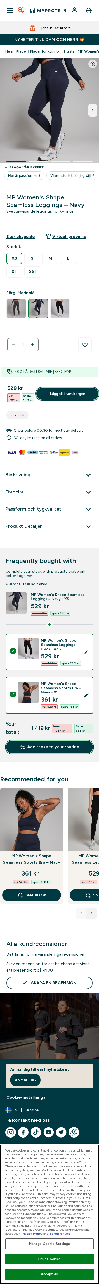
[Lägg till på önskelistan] (85, 344)
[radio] (14, 258)
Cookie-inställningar (26, 1097)
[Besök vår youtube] (48, 1132)
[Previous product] (81, 913)
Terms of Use (60, 1233)
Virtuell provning (69, 236)
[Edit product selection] (86, 652)
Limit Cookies (49, 1259)
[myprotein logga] (48, 10)
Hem (9, 51)
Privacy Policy (32, 1233)
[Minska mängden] (13, 344)
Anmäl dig (25, 1080)
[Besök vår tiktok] (36, 1132)
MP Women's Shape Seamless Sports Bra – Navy (31, 859)
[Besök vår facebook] (23, 1132)
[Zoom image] (92, 64)
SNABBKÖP (36, 895)
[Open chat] (74, 1132)
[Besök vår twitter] (61, 1132)
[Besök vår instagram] (10, 1132)
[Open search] (21, 10)
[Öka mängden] (32, 344)
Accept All (49, 1274)
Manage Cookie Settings (49, 1244)
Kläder (21, 51)
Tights (68, 51)
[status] (23, 344)
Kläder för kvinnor (45, 51)
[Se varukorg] (88, 10)
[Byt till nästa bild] (92, 110)
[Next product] (91, 913)
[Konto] (75, 10)
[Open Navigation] (10, 10)
